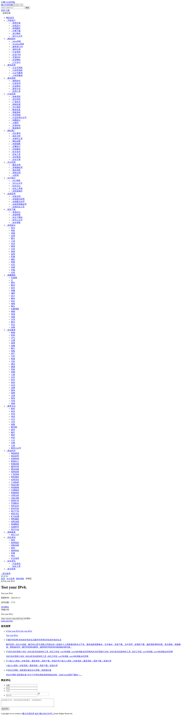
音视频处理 (17, 167)
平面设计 (11, 20)
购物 (13, 332)
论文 (13, 419)
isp (12, 621)
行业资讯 (16, 564)
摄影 (13, 259)
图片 (13, 238)
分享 (13, 319)
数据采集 (16, 110)
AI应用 (15, 175)
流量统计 (16, 146)
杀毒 (13, 327)
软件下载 (11, 209)
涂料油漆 (15, 522)
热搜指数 (16, 144)
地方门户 (15, 535)
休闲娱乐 (11, 225)
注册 (8, 10)
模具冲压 (15, 514)
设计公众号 (17, 36)
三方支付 (16, 62)
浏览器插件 (17, 191)
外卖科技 (16, 125)
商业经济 (11, 451)
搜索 (13, 304)
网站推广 (11, 131)
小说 (13, 241)
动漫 (13, 236)
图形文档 (16, 165)
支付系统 (16, 107)
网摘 (13, 311)
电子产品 (15, 511)
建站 (13, 298)
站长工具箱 (17, 188)
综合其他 (11, 537)
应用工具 (16, 91)
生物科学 (15, 527)
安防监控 (15, 506)
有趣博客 (15, 309)
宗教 (13, 443)
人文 (13, 440)
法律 (13, 395)
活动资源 (16, 157)
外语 (13, 414)
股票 (13, 343)
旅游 (13, 382)
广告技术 (16, 102)
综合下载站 (17, 217)
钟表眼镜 (15, 487)
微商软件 (16, 81)
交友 (13, 249)
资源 (13, 314)
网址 (13, 306)
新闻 (13, 251)
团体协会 (15, 550)
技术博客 (16, 222)
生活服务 (11, 330)
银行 (13, 348)
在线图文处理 (18, 201)
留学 (13, 430)
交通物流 (15, 490)
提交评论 (5, 709)
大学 (13, 422)
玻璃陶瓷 (15, 524)
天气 (13, 338)
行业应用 (11, 94)
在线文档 (16, 196)
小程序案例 (17, 75)
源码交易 (16, 49)
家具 (13, 398)
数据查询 (16, 128)
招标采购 (15, 545)
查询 (13, 390)
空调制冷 (15, 503)
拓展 (13, 267)
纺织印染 (15, 508)
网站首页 (10, 18)
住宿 (13, 272)
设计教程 (16, 33)
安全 (13, 325)
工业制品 (15, 482)
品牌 (13, 388)
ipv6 (9, 621)
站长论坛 (16, 186)
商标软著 (16, 104)
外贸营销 (16, 115)
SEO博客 (15, 180)
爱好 (13, 435)
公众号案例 (17, 73)
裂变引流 (16, 89)
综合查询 (16, 133)
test (2, 621)
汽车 (13, 356)
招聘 (13, 393)
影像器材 (15, 493)
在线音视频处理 (19, 204)
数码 (13, 285)
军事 (13, 257)
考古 (13, 556)
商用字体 (16, 23)
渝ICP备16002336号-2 (44, 713)
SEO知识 (10, 178)
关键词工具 (17, 138)
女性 (13, 377)
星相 (13, 246)
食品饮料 (15, 456)
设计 (13, 296)
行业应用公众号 (19, 117)
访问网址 (5, 607)
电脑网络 (11, 275)
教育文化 (11, 406)
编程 (13, 293)
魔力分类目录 (28, 713)
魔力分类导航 (7, 5)
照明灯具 (15, 501)
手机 (13, 361)
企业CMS (16, 54)
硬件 (13, 283)
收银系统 (16, 96)
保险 (13, 351)
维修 (13, 403)
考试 (13, 416)
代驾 (13, 401)
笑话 (13, 244)
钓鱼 (13, 270)
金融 (13, 346)
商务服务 (15, 477)
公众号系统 (17, 68)
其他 (13, 548)
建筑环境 (15, 466)
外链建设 (16, 149)
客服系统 (16, 112)
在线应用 (11, 194)
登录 (3, 10)
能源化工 (15, 461)
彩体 (13, 335)
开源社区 (16, 57)
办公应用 (11, 162)
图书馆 (14, 427)
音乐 (13, 228)
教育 (13, 409)
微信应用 (11, 65)
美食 (13, 369)
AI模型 (15, 123)
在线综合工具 (18, 207)
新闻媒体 (11, 532)
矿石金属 (15, 516)
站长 (13, 301)
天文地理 (15, 558)
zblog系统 (16, 41)
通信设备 (15, 469)
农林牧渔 (15, 458)
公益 (13, 445)
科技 (13, 437)
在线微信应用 (18, 199)
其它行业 (15, 529)
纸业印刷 (15, 485)
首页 (3, 579)
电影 (13, 230)
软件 (13, 288)
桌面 (13, 317)
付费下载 (16, 31)
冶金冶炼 (15, 498)
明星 (13, 262)
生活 (13, 385)
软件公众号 (17, 220)
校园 (13, 424)
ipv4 (5, 621)
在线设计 (16, 26)
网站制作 (11, 39)
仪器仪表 (15, 495)
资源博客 (16, 215)
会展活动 (15, 480)
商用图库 (16, 28)
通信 (13, 364)
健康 (13, 367)
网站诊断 (16, 141)
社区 (13, 265)
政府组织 (15, 543)
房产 (13, 353)
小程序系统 (17, 70)
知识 (13, 411)
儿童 (13, 374)
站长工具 (16, 566)
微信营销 (11, 78)
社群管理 (16, 83)
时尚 (13, 380)
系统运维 (16, 173)
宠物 (13, 372)
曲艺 (13, 432)
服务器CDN (17, 47)
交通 (13, 340)
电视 (13, 359)
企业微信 (16, 86)
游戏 (13, 233)
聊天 (13, 322)
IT (12, 280)
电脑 (13, 290)
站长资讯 (11, 561)
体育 (13, 254)
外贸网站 (16, 60)
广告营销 (15, 474)
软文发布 (16, 152)
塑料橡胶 (15, 519)
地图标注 (16, 120)
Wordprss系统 (17, 44)
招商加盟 (15, 472)
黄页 (13, 540)
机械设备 (15, 464)
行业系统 (16, 52)
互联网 (14, 278)
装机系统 (16, 170)
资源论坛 (16, 212)
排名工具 (16, 154)
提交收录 (11, 569)
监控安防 (16, 99)
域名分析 (16, 136)
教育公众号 (16, 448)
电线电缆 (15, 453)
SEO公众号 (16, 183)
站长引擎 (16, 159)
